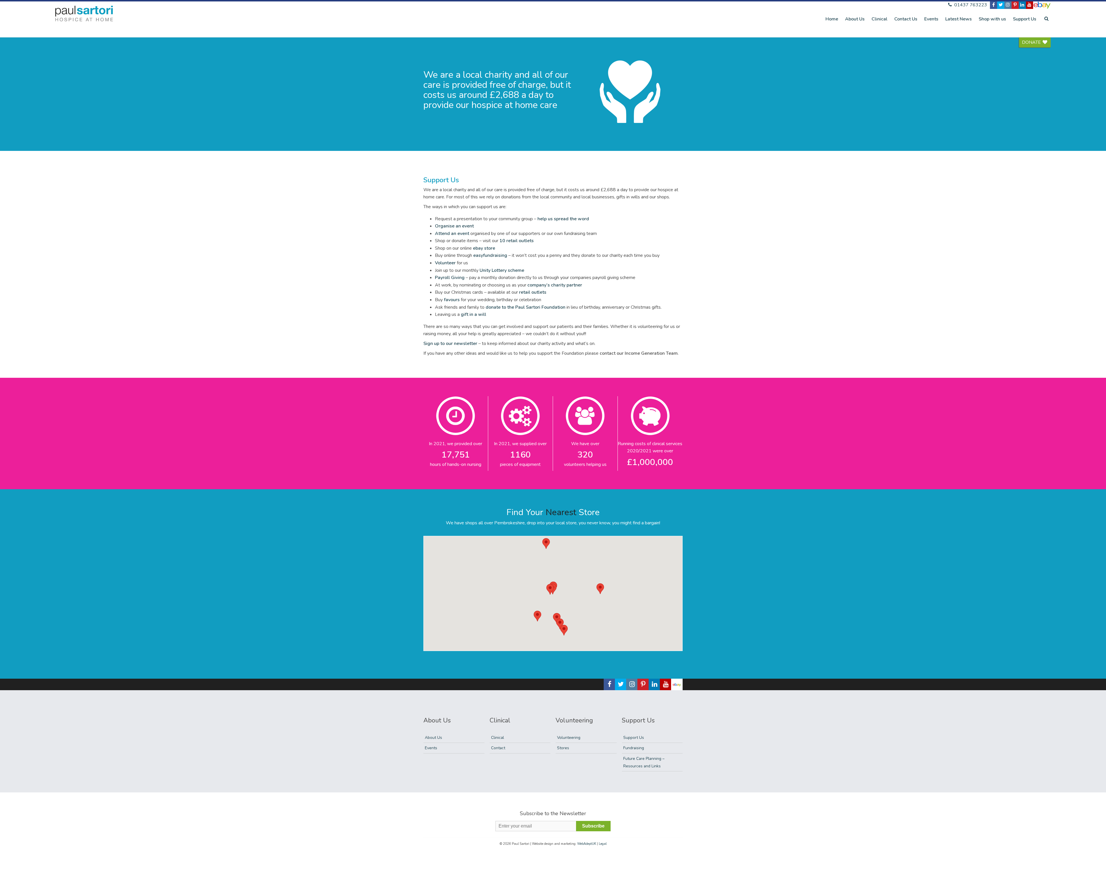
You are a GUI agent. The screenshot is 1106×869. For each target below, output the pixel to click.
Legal (603, 844)
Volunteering (568, 737)
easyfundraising (490, 255)
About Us (855, 19)
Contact (498, 748)
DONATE (1032, 42)
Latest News (958, 19)
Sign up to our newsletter (450, 343)
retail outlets (532, 292)
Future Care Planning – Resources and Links (643, 762)
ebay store (484, 248)
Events (931, 19)
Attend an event (452, 233)
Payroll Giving (450, 277)
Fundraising (633, 748)
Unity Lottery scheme (502, 270)
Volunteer (445, 263)
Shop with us (992, 19)
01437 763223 (970, 5)
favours (452, 300)
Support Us (1024, 19)
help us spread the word (563, 219)
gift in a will (473, 314)
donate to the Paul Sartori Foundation (526, 307)
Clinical (879, 19)
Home (831, 19)
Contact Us (905, 19)
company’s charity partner (554, 285)
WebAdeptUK (586, 844)
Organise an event (454, 226)
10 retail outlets (516, 241)
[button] (550, 589)
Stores (563, 748)
